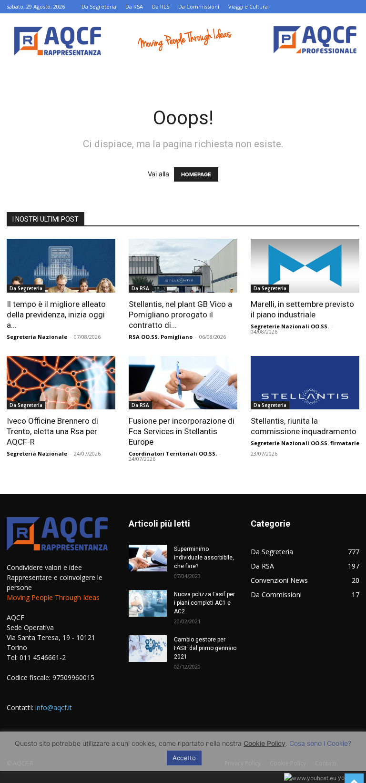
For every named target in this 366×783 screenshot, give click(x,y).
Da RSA (134, 6)
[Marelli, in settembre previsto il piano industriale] (305, 266)
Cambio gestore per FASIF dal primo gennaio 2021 (205, 648)
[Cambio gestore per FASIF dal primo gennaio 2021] (148, 648)
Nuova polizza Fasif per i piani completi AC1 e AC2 (204, 603)
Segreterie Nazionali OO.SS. (290, 326)
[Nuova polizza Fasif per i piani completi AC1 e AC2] (148, 603)
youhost (347, 777)
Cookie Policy (264, 743)
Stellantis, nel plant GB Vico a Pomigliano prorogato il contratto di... (180, 314)
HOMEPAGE (196, 174)
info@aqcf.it (53, 707)
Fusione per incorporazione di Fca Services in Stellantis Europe (181, 431)
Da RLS (160, 6)
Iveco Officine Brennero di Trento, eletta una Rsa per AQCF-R (52, 431)
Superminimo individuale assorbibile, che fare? (204, 557)
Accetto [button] (184, 758)
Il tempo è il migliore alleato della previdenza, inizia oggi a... (56, 314)
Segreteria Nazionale (37, 336)
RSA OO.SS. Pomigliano (161, 336)
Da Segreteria (98, 6)
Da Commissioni (198, 6)
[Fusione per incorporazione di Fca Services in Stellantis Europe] (183, 383)
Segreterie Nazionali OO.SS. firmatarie (305, 443)
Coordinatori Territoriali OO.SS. (173, 453)
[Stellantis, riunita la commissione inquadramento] (305, 383)
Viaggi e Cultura (248, 6)
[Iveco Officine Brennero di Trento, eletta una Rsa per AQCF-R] (61, 383)
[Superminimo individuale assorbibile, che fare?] (148, 558)
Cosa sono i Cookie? (320, 743)
